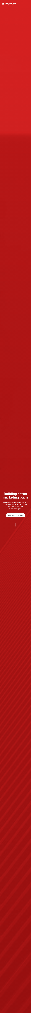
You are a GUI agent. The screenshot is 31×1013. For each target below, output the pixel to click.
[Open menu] (27, 4)
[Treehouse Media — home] (9, 3)
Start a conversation (15, 515)
